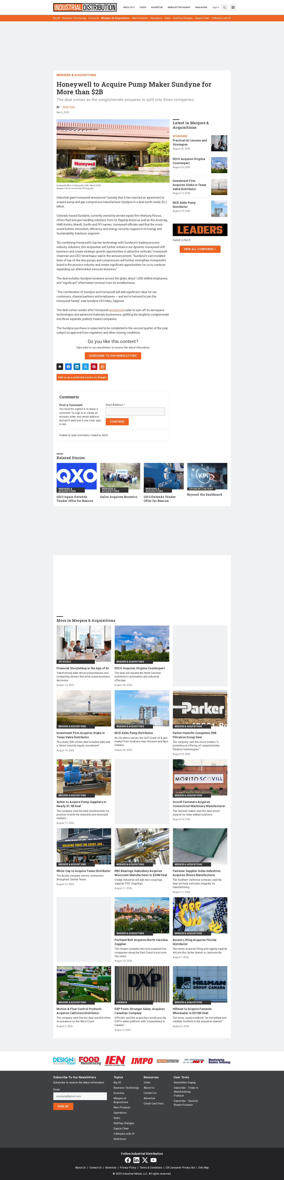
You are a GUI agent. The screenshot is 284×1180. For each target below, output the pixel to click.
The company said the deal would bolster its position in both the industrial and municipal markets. (83, 814)
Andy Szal (69, 107)
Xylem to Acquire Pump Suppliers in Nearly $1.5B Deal (81, 804)
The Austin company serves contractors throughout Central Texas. (80, 877)
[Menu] (233, 7)
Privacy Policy (128, 1167)
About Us (80, 1167)
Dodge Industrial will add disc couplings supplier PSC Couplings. (138, 881)
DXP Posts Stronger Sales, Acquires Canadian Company (140, 1011)
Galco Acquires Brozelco (118, 497)
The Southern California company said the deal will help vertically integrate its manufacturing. (197, 883)
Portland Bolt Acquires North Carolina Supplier (141, 942)
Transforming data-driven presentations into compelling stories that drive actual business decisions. (83, 676)
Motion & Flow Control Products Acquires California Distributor (79, 1011)
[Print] (60, 366)
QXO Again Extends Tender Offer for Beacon (75, 499)
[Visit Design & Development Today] (64, 1060)
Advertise (110, 1167)
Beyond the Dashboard (204, 494)
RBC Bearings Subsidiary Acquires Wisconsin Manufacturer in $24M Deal (141, 873)
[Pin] (94, 366)
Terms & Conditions (151, 1167)
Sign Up (63, 1106)
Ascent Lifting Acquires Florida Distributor (194, 942)
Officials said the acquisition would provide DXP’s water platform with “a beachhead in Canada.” (140, 1021)
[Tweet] (85, 366)
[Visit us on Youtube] (153, 1160)
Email (56, 1089)
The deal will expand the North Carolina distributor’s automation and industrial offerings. (138, 676)
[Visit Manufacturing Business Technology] (219, 1060)
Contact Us (95, 1167)
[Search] (224, 7)
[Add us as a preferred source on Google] (102, 366)
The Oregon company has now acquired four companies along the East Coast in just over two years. (140, 952)
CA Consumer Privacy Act (180, 1167)
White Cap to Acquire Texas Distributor (84, 871)
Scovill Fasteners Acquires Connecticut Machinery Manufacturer (199, 804)
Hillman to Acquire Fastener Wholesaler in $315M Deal (192, 1011)
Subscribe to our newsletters (113, 355)
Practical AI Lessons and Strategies (190, 142)
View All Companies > (200, 249)
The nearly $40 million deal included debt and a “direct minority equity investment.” (83, 743)
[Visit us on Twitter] (145, 1160)
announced (116, 310)
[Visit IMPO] (142, 1060)
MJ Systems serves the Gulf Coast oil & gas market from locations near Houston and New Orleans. (141, 741)
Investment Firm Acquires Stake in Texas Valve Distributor (189, 185)
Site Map (203, 1167)
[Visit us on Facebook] (128, 1160)
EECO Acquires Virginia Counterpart (189, 161)
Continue (117, 421)
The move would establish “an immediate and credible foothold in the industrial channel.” (199, 1019)
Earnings (122, 1002)
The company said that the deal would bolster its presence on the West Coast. (83, 1019)
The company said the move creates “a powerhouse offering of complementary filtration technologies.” (196, 745)
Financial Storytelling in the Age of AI (83, 668)
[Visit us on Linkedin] (136, 1160)
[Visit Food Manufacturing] (90, 1060)
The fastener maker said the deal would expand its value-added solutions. (196, 812)
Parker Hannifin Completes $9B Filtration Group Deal (194, 735)
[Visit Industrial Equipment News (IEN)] (115, 1060)
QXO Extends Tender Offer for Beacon (160, 499)
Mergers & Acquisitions (76, 75)
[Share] (68, 366)
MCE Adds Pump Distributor (184, 204)
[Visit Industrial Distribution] (168, 1060)
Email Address (115, 405)
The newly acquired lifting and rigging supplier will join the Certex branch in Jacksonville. (200, 950)
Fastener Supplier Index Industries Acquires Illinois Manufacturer (197, 873)
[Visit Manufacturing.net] (193, 1060)
